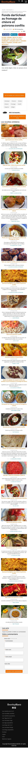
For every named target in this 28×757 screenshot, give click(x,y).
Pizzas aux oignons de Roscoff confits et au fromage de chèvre (14, 238)
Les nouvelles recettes (8, 713)
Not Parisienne (16, 432)
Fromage (13, 104)
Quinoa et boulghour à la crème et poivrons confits (14, 284)
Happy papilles (16, 602)
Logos (4, 734)
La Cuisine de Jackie (15, 555)
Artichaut (7, 101)
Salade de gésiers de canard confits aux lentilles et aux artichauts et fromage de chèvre (14, 380)
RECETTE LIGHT (17, 37)
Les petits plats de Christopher (15, 148)
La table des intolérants (16, 481)
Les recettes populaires (8, 716)
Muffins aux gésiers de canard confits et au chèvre (14, 210)
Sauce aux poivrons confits (14, 334)
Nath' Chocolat (16, 623)
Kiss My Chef (16, 505)
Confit (19, 104)
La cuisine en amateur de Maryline (15, 266)
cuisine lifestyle (15, 317)
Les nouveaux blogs (7, 727)
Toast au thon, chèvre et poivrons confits (14, 165)
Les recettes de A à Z (8, 711)
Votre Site (7, 663)
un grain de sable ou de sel (16, 531)
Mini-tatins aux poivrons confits (14, 597)
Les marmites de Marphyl (15, 387)
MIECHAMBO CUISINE (15, 410)
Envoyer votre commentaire (14, 671)
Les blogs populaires (7, 729)
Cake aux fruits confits (14, 309)
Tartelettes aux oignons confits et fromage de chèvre (14, 404)
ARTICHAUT (5, 44)
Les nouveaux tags (7, 720)
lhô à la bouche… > (10, 9)
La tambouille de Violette (15, 458)
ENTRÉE (4, 37)
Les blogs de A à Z (7, 725)
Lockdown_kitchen (16, 170)
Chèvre (6, 104)
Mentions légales (6, 739)
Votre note (7, 638)
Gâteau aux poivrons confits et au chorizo (14, 448)
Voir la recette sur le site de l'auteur (14, 95)
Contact (4, 732)
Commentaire (9, 641)
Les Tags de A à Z (7, 718)
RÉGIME (9, 37)
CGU (3, 736)
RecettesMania (8, 1)
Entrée (20, 101)
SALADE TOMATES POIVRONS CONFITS (14, 475)
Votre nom (8, 649)
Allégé (13, 107)
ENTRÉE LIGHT (6, 39)
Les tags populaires (7, 722)
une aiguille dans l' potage (15, 245)
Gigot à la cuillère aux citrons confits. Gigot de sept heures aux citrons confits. (14, 139)
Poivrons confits (14, 619)
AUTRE (13, 39)
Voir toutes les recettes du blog (17, 117)
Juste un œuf (16, 340)
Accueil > (4, 9)
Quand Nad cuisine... (15, 221)
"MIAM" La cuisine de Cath (15, 193)
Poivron (14, 101)
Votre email (8, 656)
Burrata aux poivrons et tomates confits (14, 427)
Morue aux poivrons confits (14, 522)
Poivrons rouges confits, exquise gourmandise (14, 498)
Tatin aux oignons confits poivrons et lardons (14, 262)
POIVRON (9, 42)
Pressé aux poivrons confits (14, 547)
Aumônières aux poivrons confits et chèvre (14, 186)
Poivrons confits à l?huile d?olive (14, 357)
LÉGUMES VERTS (14, 41)
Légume (7, 107)
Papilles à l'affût (15, 363)
